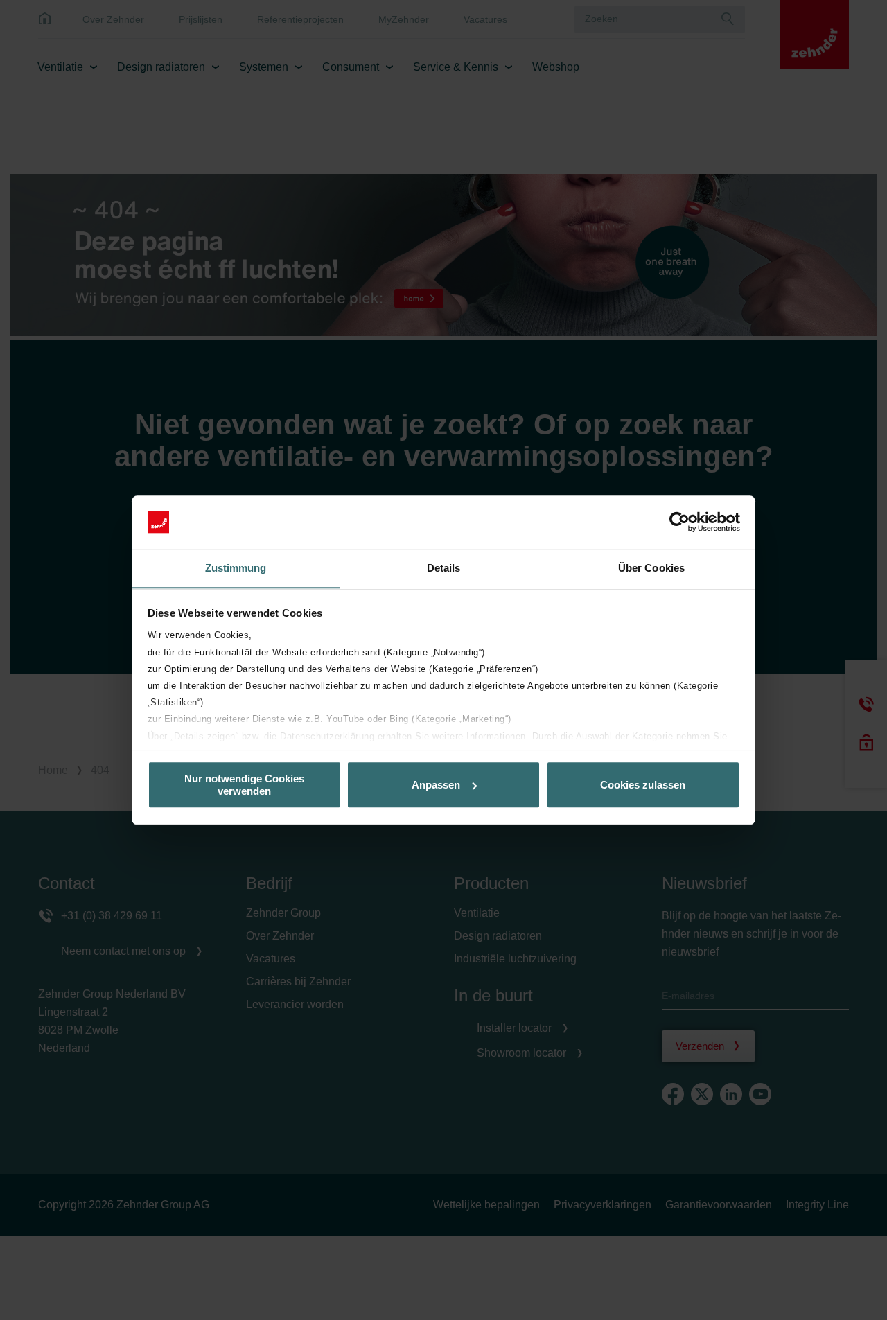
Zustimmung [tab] (236, 568)
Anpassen (436, 785)
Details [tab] (444, 568)
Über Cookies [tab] (651, 568)
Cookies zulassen (642, 785)
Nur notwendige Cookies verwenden (244, 784)
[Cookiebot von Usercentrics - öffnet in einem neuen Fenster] (679, 521)
